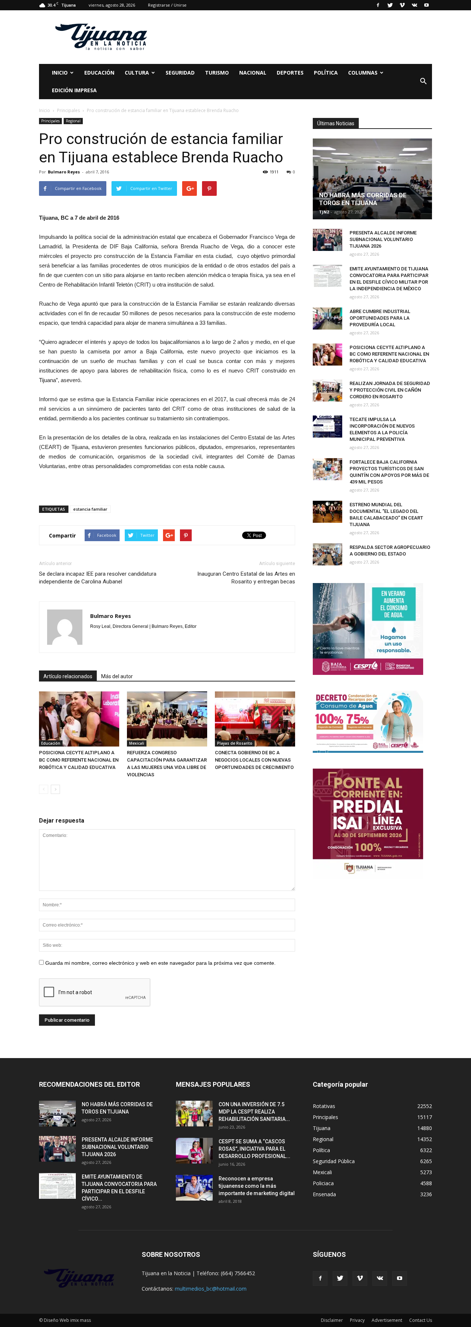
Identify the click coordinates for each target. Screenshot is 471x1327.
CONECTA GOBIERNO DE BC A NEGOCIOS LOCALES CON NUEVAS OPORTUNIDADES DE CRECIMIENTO (254, 760)
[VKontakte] (414, 5)
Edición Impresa (74, 90)
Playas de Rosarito (234, 743)
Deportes (290, 72)
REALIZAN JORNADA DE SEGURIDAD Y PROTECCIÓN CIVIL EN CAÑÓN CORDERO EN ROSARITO (390, 390)
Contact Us (420, 1320)
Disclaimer (332, 1320)
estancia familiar (90, 509)
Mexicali (136, 743)
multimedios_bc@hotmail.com (211, 1288)
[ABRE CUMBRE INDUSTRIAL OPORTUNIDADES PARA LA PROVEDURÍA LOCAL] (327, 319)
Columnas (363, 72)
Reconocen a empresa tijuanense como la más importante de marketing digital (257, 1186)
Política (326, 72)
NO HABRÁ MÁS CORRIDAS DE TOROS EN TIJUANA (363, 198)
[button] (423, 81)
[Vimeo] (402, 5)
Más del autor (117, 676)
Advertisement (387, 1320)
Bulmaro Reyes (64, 172)
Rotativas (324, 1106)
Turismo (217, 72)
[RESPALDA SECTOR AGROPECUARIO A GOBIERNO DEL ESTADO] (327, 554)
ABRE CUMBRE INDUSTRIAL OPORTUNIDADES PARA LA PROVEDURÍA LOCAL (380, 318)
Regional (73, 120)
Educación (99, 72)
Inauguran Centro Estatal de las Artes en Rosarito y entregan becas (246, 578)
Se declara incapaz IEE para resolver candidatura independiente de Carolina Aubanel (97, 578)
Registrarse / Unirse (167, 5)
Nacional (252, 72)
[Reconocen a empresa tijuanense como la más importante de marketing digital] (194, 1188)
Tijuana (321, 1128)
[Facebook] (377, 5)
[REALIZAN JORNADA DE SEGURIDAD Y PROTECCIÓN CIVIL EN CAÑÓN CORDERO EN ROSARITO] (327, 391)
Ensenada (324, 1194)
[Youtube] (426, 5)
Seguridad (180, 72)
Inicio (60, 72)
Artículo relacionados (67, 676)
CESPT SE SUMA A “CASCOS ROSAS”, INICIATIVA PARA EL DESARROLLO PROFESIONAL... (254, 1149)
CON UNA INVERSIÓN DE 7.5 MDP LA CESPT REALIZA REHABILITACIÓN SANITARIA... (254, 1111)
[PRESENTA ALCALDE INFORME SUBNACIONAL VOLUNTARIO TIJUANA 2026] (327, 240)
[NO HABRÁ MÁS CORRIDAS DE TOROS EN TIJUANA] (372, 179)
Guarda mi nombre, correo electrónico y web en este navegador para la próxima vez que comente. (160, 963)
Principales (50, 120)
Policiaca (323, 1183)
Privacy (357, 1320)
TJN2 (324, 212)
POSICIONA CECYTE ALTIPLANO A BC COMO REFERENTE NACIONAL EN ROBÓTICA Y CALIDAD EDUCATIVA (78, 760)
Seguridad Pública (334, 1161)
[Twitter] (390, 5)
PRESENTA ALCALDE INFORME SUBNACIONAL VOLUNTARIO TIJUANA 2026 (383, 239)
